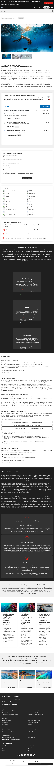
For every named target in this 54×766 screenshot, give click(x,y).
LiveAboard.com (31, 745)
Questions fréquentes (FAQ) (8, 710)
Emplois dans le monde (10, 704)
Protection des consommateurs (9, 712)
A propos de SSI (6, 729)
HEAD (29, 750)
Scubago (4, 745)
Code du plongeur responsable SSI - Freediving (27, 425)
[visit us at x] (22, 755)
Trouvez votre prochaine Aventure (13, 701)
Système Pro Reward (32, 731)
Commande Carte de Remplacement (36, 714)
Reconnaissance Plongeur (34, 729)
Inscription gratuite (6, 720)
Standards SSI (27, 178)
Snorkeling (21, 18)
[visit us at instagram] (25, 755)
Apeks (3, 748)
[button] (48, 3)
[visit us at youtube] (28, 755)
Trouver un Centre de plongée (12, 699)
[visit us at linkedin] (31, 755)
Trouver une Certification (33, 712)
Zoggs (3, 750)
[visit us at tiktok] (34, 755)
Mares (3, 747)
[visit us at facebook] (19, 755)
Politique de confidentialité (8, 737)
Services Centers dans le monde (35, 710)
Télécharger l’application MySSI (35, 720)
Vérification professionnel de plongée (10, 714)
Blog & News (5, 722)
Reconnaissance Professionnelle (9, 731)
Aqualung (30, 747)
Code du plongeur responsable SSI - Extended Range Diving (27, 428)
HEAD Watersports (7, 743)
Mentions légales (31, 737)
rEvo (29, 748)
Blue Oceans (5, 724)
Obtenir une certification (7, 18)
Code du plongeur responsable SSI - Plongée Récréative (27, 422)
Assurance (30, 724)
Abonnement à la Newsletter (12, 696)
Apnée (14, 18)
